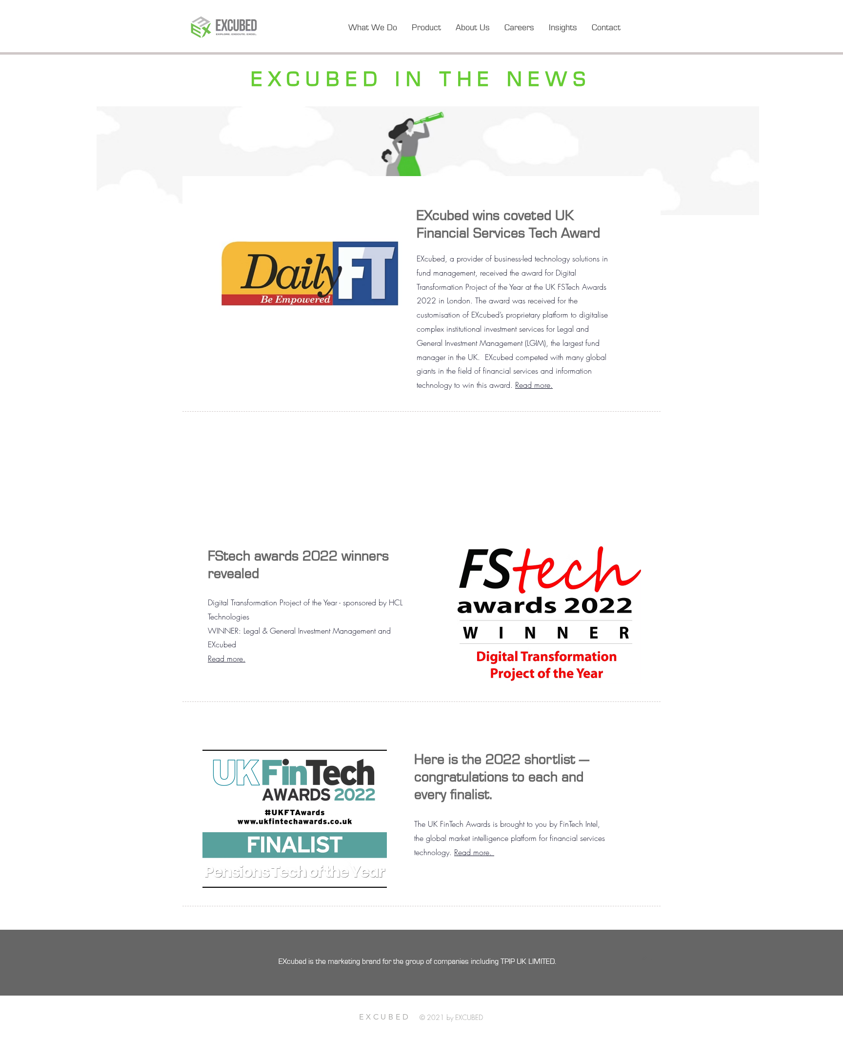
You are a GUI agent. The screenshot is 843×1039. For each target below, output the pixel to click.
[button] (563, 27)
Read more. (534, 385)
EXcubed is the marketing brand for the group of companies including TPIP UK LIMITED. (418, 961)
